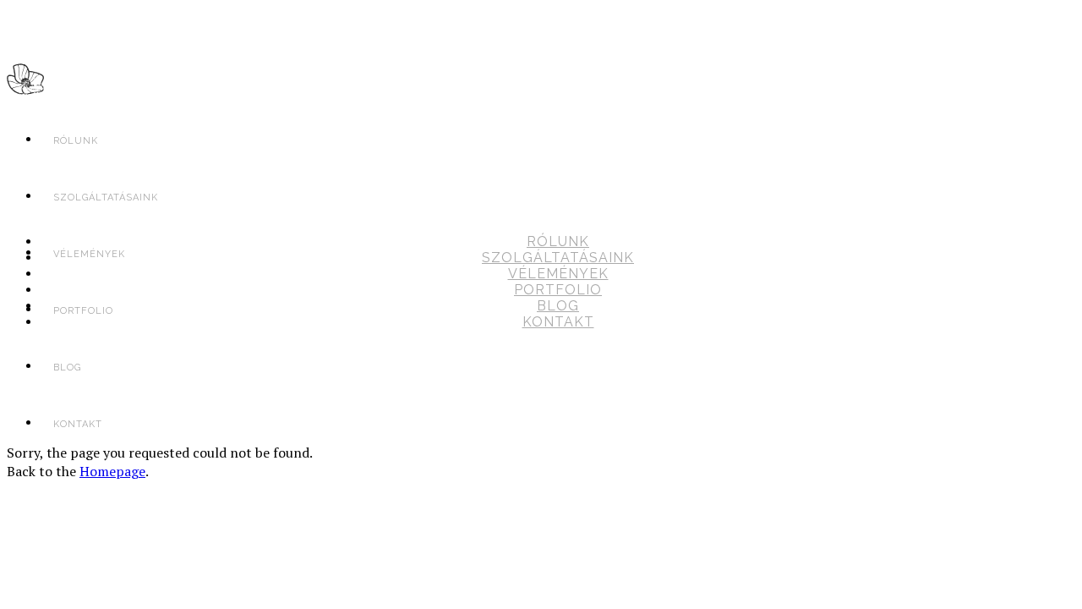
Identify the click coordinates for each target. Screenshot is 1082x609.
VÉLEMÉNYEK (558, 274)
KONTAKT (77, 424)
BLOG (558, 306)
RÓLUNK (75, 140)
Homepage (112, 471)
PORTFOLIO (558, 290)
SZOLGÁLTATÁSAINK (558, 258)
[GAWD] (25, 83)
